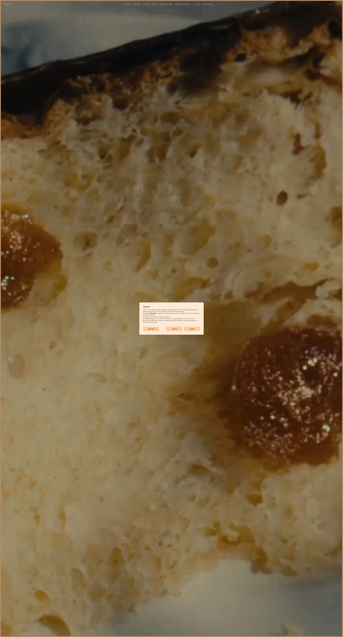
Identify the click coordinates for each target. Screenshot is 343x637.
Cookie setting (151, 329)
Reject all (174, 329)
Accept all (192, 329)
